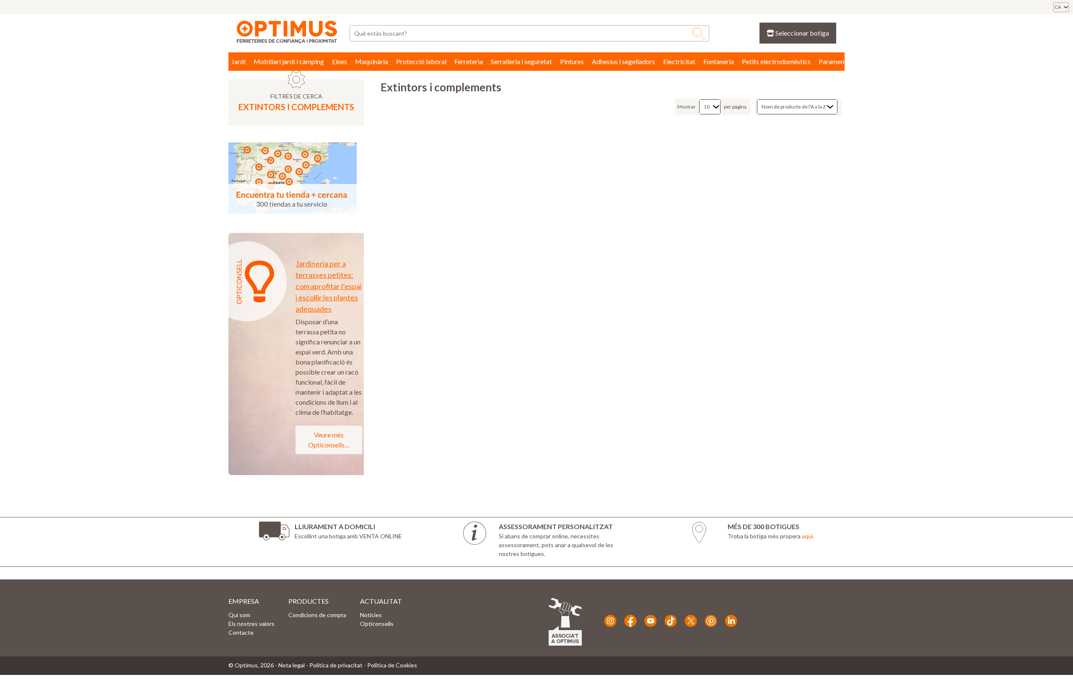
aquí (807, 536)
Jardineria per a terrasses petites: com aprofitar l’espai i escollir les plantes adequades (328, 286)
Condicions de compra (317, 614)
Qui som (239, 614)
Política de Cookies (392, 665)
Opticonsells (377, 623)
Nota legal (291, 665)
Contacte (241, 632)
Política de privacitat (336, 665)
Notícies (371, 614)
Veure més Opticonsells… (329, 440)
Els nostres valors (251, 623)
